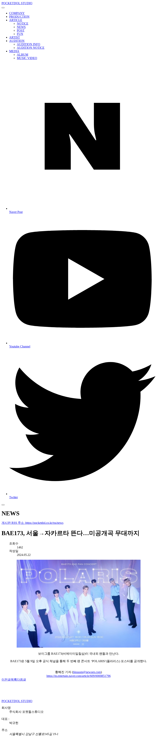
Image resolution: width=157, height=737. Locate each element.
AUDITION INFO (28, 44)
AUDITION (17, 40)
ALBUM (22, 54)
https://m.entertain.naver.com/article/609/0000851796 (79, 676)
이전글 (6, 679)
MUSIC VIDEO (27, 58)
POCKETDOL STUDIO (17, 3)
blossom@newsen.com (87, 672)
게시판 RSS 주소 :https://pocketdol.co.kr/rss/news (32, 522)
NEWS (21, 27)
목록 (14, 679)
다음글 (21, 679)
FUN (20, 33)
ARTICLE (15, 20)
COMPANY (17, 13)
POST (21, 30)
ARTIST (14, 37)
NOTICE (22, 23)
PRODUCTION (19, 16)
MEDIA (14, 51)
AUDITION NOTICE (30, 47)
